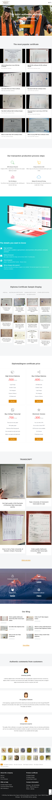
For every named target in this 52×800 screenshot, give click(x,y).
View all (5, 292)
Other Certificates (43, 292)
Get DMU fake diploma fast (16, 626)
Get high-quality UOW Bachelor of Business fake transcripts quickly (12, 505)
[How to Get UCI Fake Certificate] (4, 636)
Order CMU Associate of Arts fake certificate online (32, 341)
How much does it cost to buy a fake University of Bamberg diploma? (32, 309)
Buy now (13, 401)
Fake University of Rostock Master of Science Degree (6, 324)
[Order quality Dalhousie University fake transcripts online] (4, 618)
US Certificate (31, 294)
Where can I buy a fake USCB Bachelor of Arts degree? (6, 340)
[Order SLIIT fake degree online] (29, 618)
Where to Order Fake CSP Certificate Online (11, 134)
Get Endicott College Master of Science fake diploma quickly (32, 325)
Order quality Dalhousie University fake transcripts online (38, 551)
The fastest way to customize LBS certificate (6, 309)
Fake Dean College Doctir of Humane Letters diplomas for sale (19, 326)
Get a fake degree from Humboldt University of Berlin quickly (19, 309)
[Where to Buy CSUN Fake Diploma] (29, 636)
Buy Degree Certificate (8, 764)
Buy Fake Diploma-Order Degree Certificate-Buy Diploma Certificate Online (21, 795)
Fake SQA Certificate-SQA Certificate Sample (12, 111)
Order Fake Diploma (4, 766)
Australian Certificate (16, 292)
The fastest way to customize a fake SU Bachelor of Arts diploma (45, 342)
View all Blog (26, 645)
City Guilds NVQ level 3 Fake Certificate (10, 88)
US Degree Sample (30, 775)
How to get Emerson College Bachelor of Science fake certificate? (45, 326)
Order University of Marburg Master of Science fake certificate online (45, 309)
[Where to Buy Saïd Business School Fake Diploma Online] (29, 628)
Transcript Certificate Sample (7, 786)
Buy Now (39, 401)
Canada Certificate (30, 292)
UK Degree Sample (30, 777)
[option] (26, 20)
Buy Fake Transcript (18, 764)
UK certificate (21, 294)
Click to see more (26, 560)
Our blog (2, 777)
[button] (48, 3)
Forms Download (4, 779)
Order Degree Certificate (28, 764)
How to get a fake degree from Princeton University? (19, 342)
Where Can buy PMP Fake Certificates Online (38, 134)
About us (2, 775)
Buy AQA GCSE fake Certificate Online (37, 88)
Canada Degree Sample (31, 779)
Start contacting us (5, 788)
